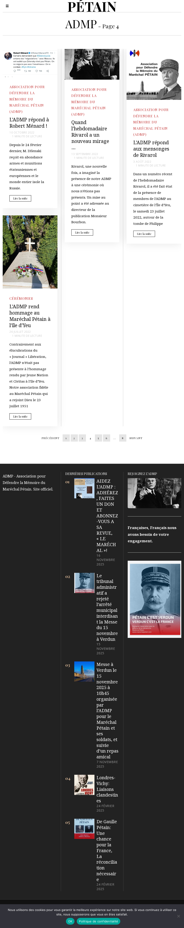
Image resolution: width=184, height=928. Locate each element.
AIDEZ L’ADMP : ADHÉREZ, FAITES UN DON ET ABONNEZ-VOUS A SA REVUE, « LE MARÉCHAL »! (107, 515)
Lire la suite (20, 198)
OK (70, 921)
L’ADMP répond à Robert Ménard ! (29, 122)
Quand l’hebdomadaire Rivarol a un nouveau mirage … (90, 135)
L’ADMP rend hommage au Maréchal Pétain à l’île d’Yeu (29, 315)
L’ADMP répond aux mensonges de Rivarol (151, 148)
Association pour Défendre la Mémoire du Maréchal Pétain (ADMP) (27, 99)
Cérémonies (21, 298)
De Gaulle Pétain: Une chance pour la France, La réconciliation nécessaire (106, 850)
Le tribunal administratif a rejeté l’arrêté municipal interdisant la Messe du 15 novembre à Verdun (107, 607)
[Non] (178, 916)
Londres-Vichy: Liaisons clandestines (107, 789)
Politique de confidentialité (98, 921)
